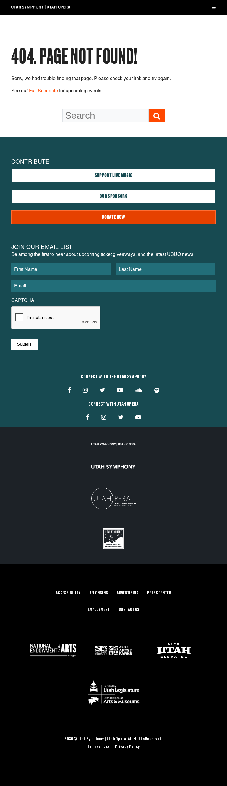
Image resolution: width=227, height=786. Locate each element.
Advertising (127, 593)
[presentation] (56, 317)
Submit (24, 344)
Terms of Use (98, 747)
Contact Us (129, 610)
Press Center (159, 593)
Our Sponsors (113, 196)
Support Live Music (114, 175)
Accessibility (68, 593)
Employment (99, 610)
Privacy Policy (127, 747)
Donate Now (113, 217)
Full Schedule (43, 90)
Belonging (98, 593)
